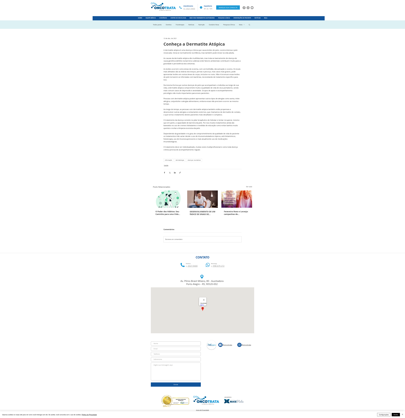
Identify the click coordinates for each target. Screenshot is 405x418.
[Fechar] (402, 414)
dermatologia (180, 160)
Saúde (166, 165)
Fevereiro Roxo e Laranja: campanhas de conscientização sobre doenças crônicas (236, 212)
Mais (240, 25)
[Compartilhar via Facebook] (164, 173)
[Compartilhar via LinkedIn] (175, 173)
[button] (249, 24)
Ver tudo (249, 187)
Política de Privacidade (89, 415)
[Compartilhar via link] (180, 173)
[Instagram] (248, 7)
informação (168, 160)
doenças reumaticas (194, 160)
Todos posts (157, 25)
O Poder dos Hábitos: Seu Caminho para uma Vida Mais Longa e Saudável (167, 212)
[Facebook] (244, 7)
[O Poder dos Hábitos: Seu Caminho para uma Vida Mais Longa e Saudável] (168, 199)
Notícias (191, 25)
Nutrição (201, 25)
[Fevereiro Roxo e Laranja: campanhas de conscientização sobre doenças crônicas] (236, 199)
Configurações (384, 415)
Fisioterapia (180, 25)
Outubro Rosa (214, 25)
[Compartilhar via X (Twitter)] (170, 173)
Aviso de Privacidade (202, 410)
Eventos (168, 25)
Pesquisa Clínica (229, 25)
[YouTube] (252, 7)
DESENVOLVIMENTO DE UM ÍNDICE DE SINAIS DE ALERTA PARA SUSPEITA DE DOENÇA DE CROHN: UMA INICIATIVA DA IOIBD (202, 213)
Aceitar (396, 415)
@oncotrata (227, 345)
